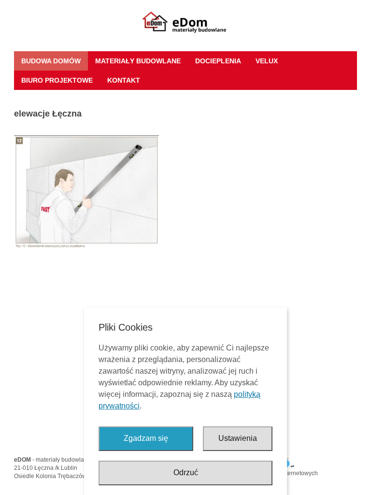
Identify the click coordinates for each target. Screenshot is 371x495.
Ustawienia (237, 438)
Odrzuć (185, 472)
